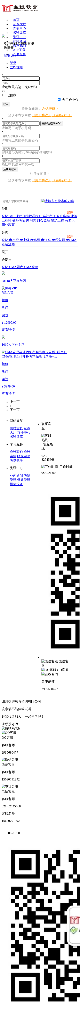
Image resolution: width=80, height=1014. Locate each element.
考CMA (71, 240)
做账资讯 (23, 480)
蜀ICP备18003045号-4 (57, 701)
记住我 (11, 95)
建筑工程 (58, 220)
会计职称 (16, 452)
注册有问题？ (40, 174)
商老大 (70, 220)
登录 (6, 104)
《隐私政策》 (62, 115)
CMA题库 (16, 267)
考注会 (46, 240)
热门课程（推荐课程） (26, 216)
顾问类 (31, 220)
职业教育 (8, 224)
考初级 (14, 240)
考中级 (25, 240)
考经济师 (8, 244)
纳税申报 (23, 456)
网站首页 (16, 428)
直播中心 (19, 28)
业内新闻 (16, 475)
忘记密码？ (50, 109)
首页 (16, 20)
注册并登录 (10, 169)
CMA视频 (31, 267)
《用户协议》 (41, 115)
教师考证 (19, 220)
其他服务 (19, 54)
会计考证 (50, 216)
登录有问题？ (31, 109)
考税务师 (59, 240)
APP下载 (19, 50)
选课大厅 (19, 24)
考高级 (35, 240)
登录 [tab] (13, 63)
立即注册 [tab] (16, 67)
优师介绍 (19, 41)
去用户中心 (70, 99)
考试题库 (19, 32)
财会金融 (44, 220)
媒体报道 (16, 484)
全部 (5, 216)
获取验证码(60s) (51, 123)
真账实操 (64, 216)
